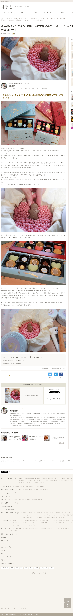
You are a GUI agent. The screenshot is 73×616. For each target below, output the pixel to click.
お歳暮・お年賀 (53, 480)
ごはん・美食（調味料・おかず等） (11, 513)
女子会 (30, 489)
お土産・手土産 (5, 486)
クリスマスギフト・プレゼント (41, 480)
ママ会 (26, 489)
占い (2, 550)
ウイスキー (25, 528)
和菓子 (46, 522)
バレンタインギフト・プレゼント (24, 460)
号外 (2, 560)
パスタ (41, 515)
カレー (64, 517)
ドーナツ (15, 522)
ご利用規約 (24, 614)
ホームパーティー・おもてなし (9, 489)
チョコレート (47, 460)
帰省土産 (31, 486)
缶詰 (37, 517)
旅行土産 (37, 486)
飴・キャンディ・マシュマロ (20, 525)
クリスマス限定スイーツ (15, 499)
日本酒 (16, 528)
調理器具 (3, 537)
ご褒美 (68, 460)
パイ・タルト (20, 520)
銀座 (41, 567)
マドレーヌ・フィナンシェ (24, 522)
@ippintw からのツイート (39, 573)
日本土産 (42, 486)
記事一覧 (61, 443)
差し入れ (17, 486)
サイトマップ (31, 614)
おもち (18, 502)
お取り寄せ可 (5, 567)
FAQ (36, 614)
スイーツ (11, 496)
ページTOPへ (67, 611)
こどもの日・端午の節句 (8, 509)
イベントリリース (6, 557)
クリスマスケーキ (26, 499)
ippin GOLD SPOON (6, 563)
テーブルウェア (5, 540)
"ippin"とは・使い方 (21, 608)
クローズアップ (5, 547)
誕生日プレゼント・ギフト (30, 478)
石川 (21, 567)
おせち (12, 502)
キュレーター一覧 (5, 608)
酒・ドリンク (4, 528)
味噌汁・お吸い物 (51, 517)
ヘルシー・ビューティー (8, 493)
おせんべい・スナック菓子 (56, 522)
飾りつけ (36, 489)
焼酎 (20, 528)
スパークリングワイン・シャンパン (37, 528)
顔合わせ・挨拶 (24, 486)
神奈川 (51, 567)
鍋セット (32, 517)
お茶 (12, 530)
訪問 (13, 486)
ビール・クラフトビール (53, 528)
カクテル (62, 528)
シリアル (58, 512)
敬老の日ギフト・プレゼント (26, 480)
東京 (12, 567)
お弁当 (40, 517)
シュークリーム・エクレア (64, 520)
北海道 (36, 567)
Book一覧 (13, 608)
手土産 (22, 489)
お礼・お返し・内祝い (59, 478)
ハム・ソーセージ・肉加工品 (58, 515)
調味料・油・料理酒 (27, 512)
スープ (60, 517)
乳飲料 (15, 530)
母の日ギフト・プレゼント (25, 482)
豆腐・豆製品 (26, 517)
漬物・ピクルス (44, 512)
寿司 (45, 517)
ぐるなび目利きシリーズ (15, 614)
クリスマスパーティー (37, 499)
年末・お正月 (4, 503)
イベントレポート (6, 544)
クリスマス (4, 499)
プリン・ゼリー (53, 520)
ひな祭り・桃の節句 (6, 506)
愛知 (31, 567)
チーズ (24, 515)
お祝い (20, 478)
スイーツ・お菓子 (38, 460)
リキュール (67, 528)
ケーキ (14, 520)
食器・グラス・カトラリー (8, 534)
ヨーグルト (52, 512)
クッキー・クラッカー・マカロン (33, 520)
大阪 (46, 567)
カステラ (42, 522)
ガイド (3, 553)
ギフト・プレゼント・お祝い (8, 460)
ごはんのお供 (37, 512)
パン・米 (63, 512)
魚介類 (67, 515)
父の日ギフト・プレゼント (39, 482)
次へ (67, 600)
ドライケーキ (35, 522)
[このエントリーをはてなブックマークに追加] (56, 374)
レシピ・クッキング (43, 489)
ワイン (12, 528)
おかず (46, 515)
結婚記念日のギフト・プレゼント (45, 478)
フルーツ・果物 (31, 525)
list (50, 377)
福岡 (26, 567)
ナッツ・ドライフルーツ (33, 515)
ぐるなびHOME (4, 614)
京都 (17, 567)
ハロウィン (4, 496)
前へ (67, 605)
